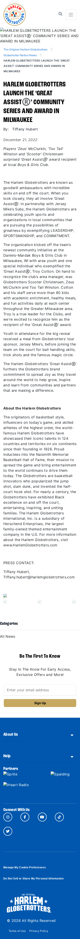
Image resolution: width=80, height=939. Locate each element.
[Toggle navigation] (70, 14)
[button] (8, 600)
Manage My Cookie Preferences (24, 867)
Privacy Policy (38, 931)
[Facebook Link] (24, 817)
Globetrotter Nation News (20, 55)
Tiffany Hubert (25, 129)
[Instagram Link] (7, 817)
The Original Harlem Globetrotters (26, 49)
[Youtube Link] (42, 817)
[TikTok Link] (59, 817)
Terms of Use (17, 931)
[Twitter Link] (7, 831)
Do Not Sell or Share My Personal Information (33, 878)
